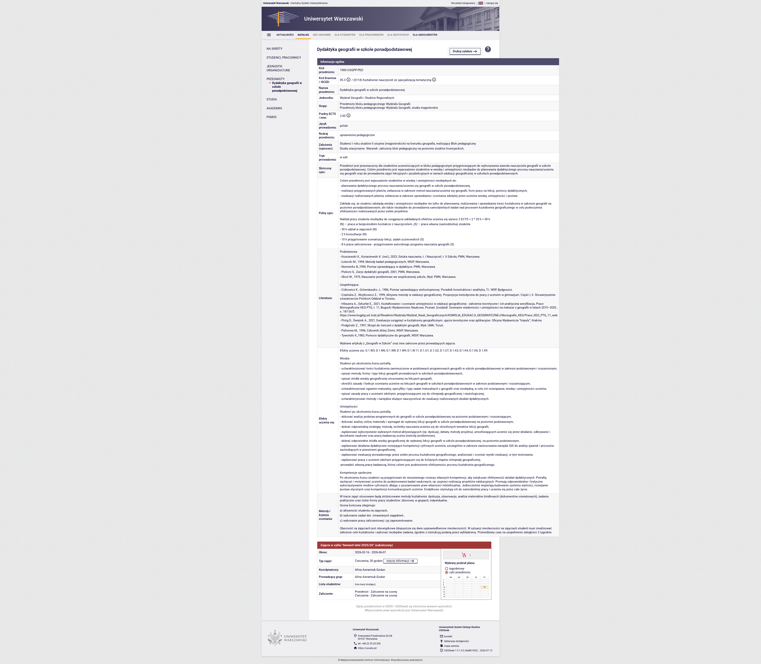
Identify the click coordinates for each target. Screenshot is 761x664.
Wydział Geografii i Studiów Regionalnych (367, 98)
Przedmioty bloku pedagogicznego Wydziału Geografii (375, 104)
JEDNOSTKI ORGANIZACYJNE (278, 68)
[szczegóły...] (470, 554)
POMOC (272, 117)
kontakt (448, 636)
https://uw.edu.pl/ (367, 648)
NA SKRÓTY (274, 48)
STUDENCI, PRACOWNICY (284, 57)
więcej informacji (397, 561)
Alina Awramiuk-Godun (370, 570)
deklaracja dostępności (456, 641)
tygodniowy (456, 568)
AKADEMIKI (274, 108)
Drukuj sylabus (462, 51)
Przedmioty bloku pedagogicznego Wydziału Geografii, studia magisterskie (389, 108)
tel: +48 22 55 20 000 (369, 643)
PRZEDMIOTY (276, 79)
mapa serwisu (451, 646)
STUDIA (272, 99)
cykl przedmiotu (459, 572)
